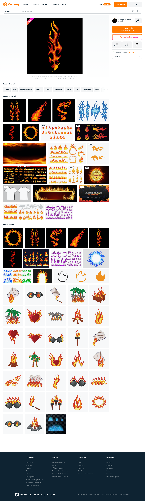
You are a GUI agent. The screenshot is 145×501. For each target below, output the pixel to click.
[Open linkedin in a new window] (41, 494)
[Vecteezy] (11, 4)
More (64, 4)
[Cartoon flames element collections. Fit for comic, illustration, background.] (17, 276)
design (69, 90)
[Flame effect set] (25, 175)
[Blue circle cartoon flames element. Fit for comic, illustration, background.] (96, 258)
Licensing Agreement (59, 462)
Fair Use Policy (124, 494)
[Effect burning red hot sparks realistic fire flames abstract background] (24, 153)
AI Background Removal (34, 482)
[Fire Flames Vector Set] (92, 132)
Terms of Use (105, 494)
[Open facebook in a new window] (35, 494)
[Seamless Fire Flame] (58, 175)
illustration (58, 90)
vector (48, 90)
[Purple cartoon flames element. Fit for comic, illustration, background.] (59, 212)
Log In (135, 4)
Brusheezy (29, 462)
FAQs (79, 462)
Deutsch (109, 471)
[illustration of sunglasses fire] (35, 295)
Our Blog (81, 471)
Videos (44, 4)
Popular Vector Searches (60, 471)
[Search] (133, 11)
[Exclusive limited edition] (96, 175)
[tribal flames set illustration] (75, 175)
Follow (138, 22)
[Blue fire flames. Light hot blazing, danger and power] (56, 424)
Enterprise (29, 471)
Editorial (55, 4)
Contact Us (81, 465)
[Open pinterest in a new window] (44, 494)
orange (38, 90)
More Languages (112, 476)
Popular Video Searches (60, 477)
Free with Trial (127, 29)
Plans (100, 4)
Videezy (28, 468)
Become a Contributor (85, 474)
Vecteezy (29, 465)
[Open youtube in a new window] (54, 494)
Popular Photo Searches (60, 474)
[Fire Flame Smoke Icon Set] (23, 212)
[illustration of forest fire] (78, 295)
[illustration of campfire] (99, 295)
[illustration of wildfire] (13, 316)
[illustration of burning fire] (35, 381)
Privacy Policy (114, 494)
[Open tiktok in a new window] (48, 494)
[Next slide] (106, 89)
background (87, 90)
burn (97, 90)
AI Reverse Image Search (34, 480)
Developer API (30, 477)
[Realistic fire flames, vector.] (55, 193)
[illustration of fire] (99, 316)
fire (14, 90)
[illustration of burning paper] (13, 295)
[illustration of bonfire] (78, 316)
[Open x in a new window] (51, 494)
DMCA (54, 465)
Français (109, 474)
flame (7, 90)
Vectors (25, 4)
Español (109, 465)
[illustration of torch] (78, 338)
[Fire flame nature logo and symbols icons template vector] (98, 153)
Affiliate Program (57, 468)
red (77, 90)
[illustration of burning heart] (35, 338)
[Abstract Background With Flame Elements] (94, 193)
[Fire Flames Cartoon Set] (57, 132)
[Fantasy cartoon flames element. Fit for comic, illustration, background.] (42, 276)
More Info (117, 57)
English (108, 462)
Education (29, 474)
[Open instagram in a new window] (38, 494)
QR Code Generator (32, 485)
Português (109, 468)
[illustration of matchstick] (35, 402)
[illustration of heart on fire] (35, 316)
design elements (26, 90)
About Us (81, 468)
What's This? (130, 52)
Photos (35, 4)
